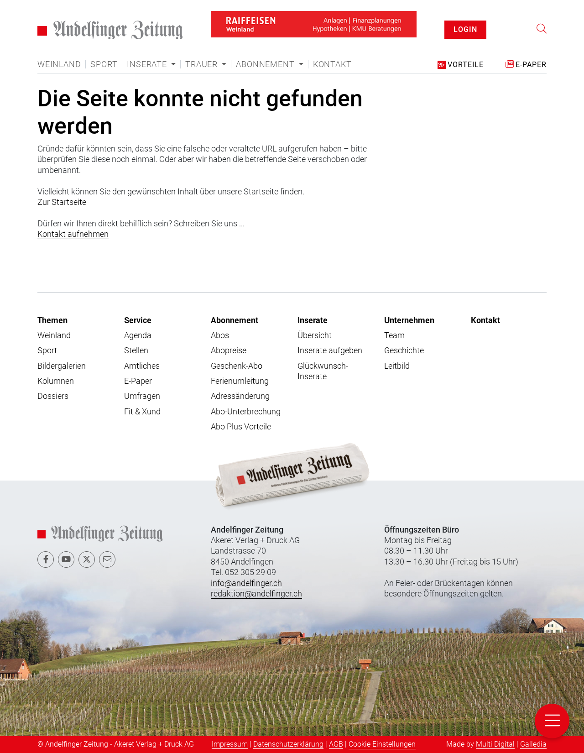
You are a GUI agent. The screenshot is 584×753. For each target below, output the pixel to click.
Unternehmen (409, 308)
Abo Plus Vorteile (241, 415)
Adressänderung (240, 384)
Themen (52, 308)
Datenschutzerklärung (288, 732)
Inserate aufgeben (329, 339)
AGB (336, 732)
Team (394, 324)
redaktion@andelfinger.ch (256, 582)
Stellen (136, 339)
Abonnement (234, 308)
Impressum (230, 732)
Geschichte (404, 339)
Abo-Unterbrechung (246, 400)
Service (137, 308)
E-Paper (138, 369)
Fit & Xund (142, 400)
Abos (220, 324)
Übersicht (314, 324)
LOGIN (465, 23)
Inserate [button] (148, 53)
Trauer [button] (202, 53)
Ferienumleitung (240, 369)
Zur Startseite (61, 190)
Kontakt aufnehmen (73, 222)
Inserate (312, 308)
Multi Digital (495, 732)
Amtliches (142, 354)
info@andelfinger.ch (246, 571)
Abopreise (228, 339)
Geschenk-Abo (236, 354)
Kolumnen (55, 369)
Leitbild (397, 354)
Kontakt (332, 53)
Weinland (59, 53)
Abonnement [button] (266, 53)
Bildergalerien (61, 354)
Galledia (533, 732)
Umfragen (142, 384)
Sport (103, 53)
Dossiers (52, 384)
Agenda (137, 324)
